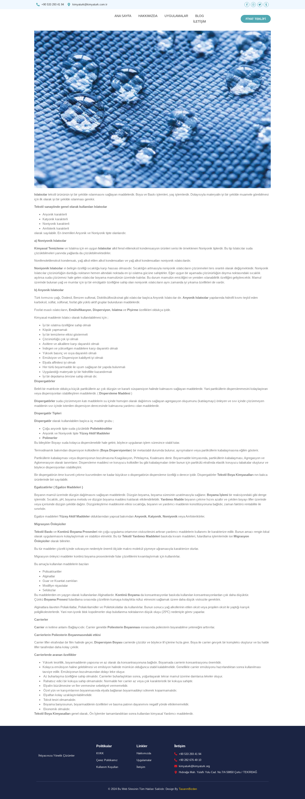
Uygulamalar (176, 16)
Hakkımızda (147, 16)
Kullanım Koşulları (107, 767)
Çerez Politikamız (107, 760)
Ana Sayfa (123, 16)
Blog (199, 16)
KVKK (100, 753)
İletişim (199, 21)
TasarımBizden (188, 789)
